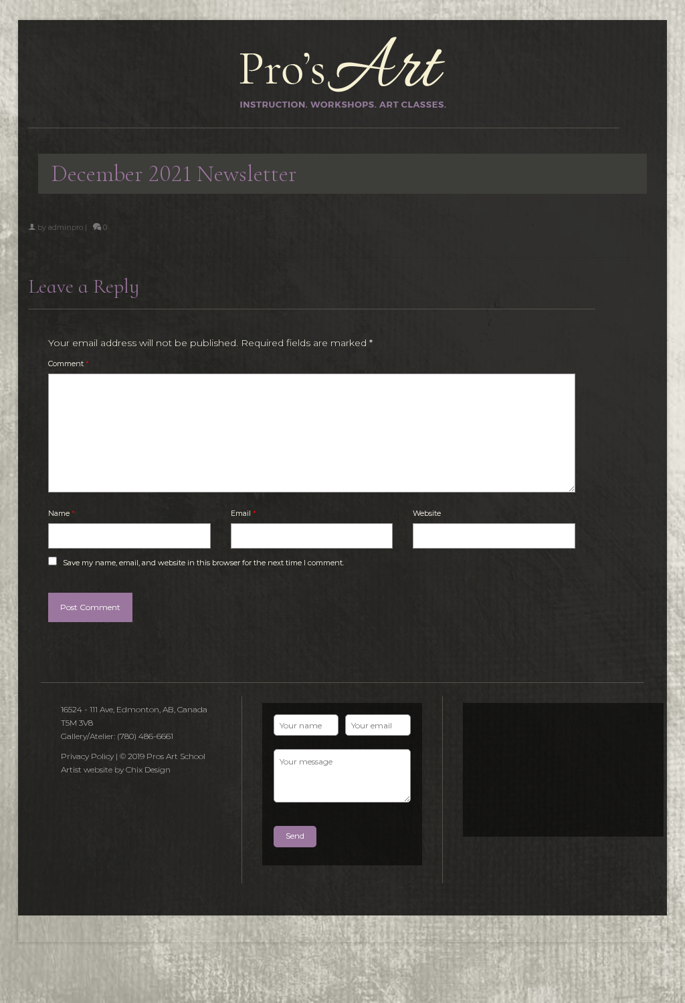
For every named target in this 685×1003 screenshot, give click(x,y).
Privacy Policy (87, 756)
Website (427, 513)
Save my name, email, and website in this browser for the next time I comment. (203, 562)
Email (243, 513)
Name (61, 513)
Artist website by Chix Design (116, 769)
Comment (68, 363)
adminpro (65, 227)
